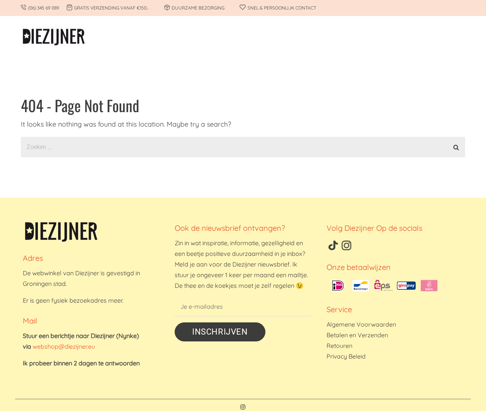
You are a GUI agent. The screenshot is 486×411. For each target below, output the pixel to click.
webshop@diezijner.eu (64, 346)
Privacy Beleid (346, 356)
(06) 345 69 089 (43, 8)
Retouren (339, 345)
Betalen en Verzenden (357, 335)
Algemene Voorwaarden (361, 324)
